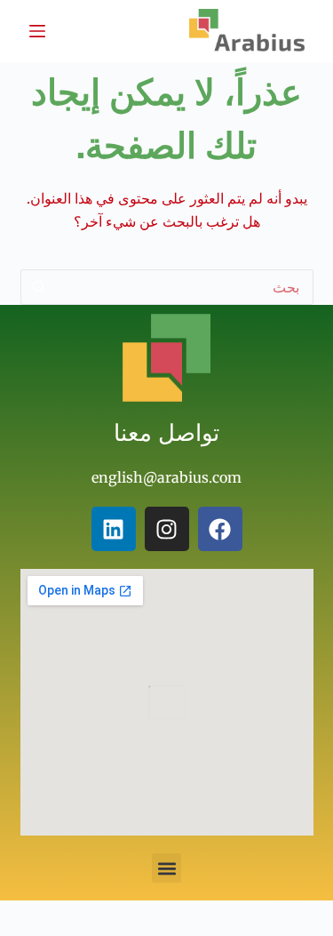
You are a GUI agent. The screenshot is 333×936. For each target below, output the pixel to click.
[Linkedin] (113, 529)
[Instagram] (167, 529)
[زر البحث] (38, 287)
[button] (166, 868)
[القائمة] (37, 31)
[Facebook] (220, 529)
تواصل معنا (166, 432)
